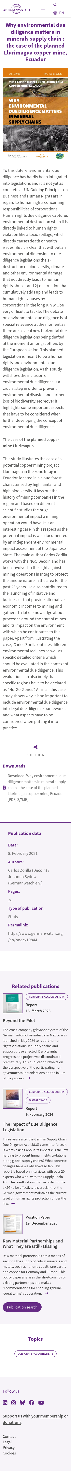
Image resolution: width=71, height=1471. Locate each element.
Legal (7, 1441)
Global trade (38, 1100)
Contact (9, 1436)
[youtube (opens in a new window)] (41, 1403)
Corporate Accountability (46, 996)
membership (51, 1416)
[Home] (16, 9)
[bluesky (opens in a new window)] (22, 1403)
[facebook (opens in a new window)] (31, 1403)
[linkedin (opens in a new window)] (5, 1403)
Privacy (9, 1447)
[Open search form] (55, 4)
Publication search (22, 1307)
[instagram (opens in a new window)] (13, 1403)
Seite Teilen (35, 755)
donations (12, 1422)
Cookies (9, 1453)
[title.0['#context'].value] (12, 1003)
